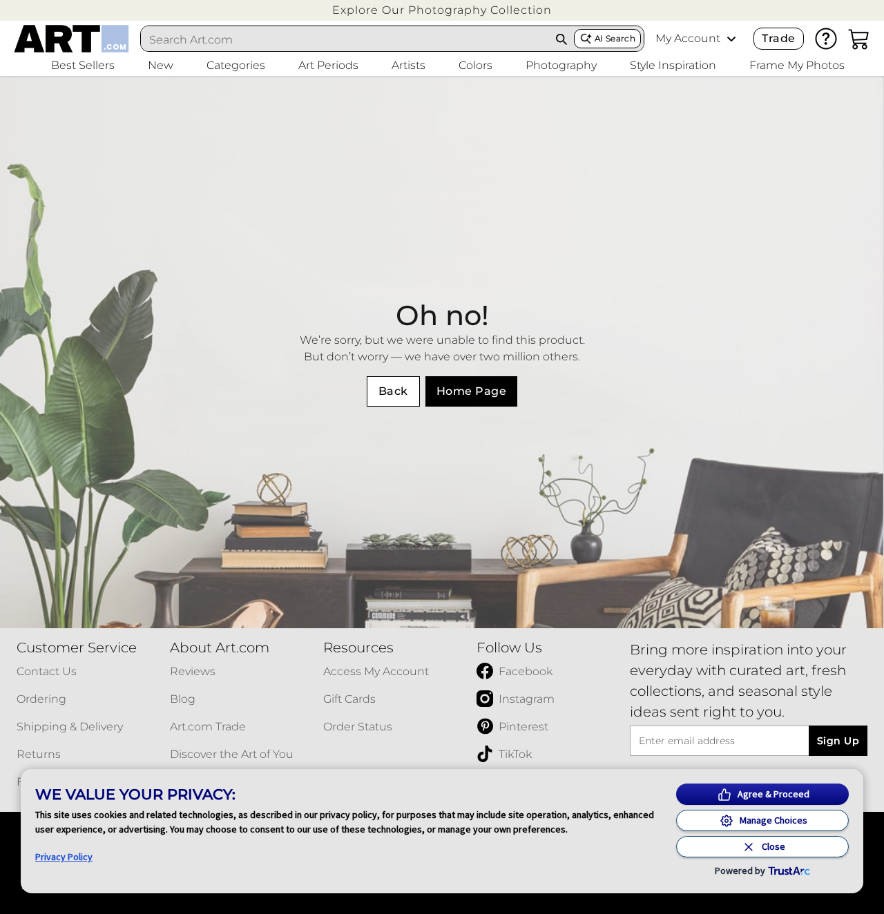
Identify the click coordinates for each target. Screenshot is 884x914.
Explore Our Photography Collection (442, 10)
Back (393, 391)
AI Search (615, 38)
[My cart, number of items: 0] (859, 39)
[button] (442, 10)
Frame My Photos (797, 65)
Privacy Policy (64, 856)
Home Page (471, 391)
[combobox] (345, 39)
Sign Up (838, 741)
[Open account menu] (731, 38)
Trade (778, 38)
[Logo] (71, 38)
